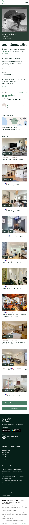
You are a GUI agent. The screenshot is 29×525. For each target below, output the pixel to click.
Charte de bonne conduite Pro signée (14, 49)
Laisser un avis (23, 92)
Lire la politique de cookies (7, 518)
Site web (4, 86)
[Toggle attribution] (25, 124)
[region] (14, 121)
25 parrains (5, 53)
